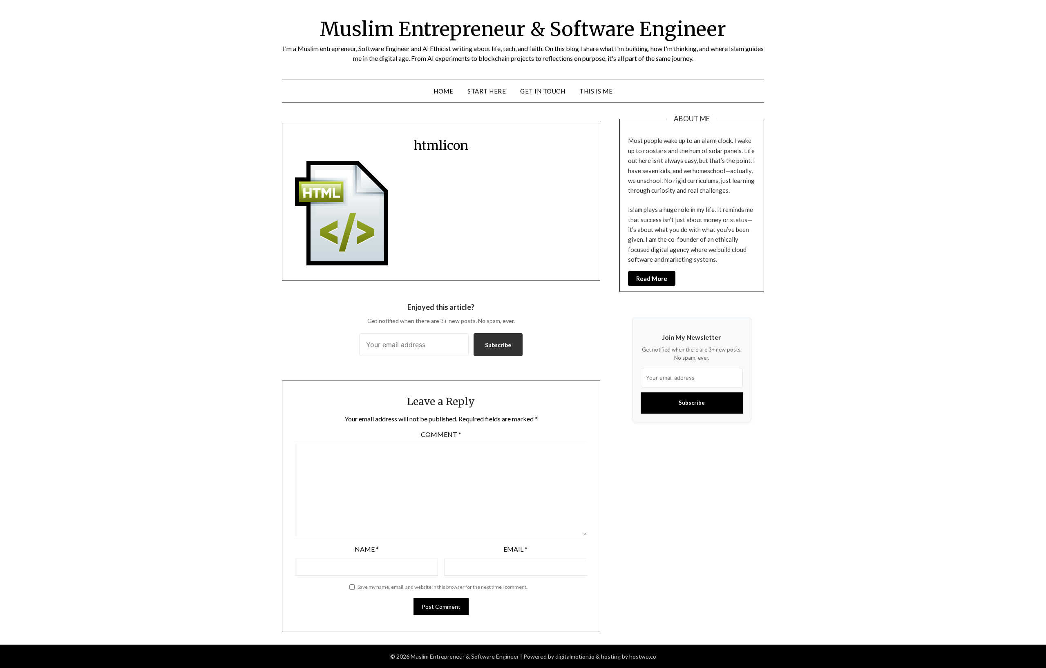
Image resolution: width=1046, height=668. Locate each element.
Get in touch (542, 91)
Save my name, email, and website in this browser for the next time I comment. (442, 587)
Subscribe (498, 344)
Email (515, 549)
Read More (651, 278)
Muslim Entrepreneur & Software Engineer (523, 29)
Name (367, 549)
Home (443, 91)
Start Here (486, 91)
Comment (441, 434)
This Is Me (595, 91)
